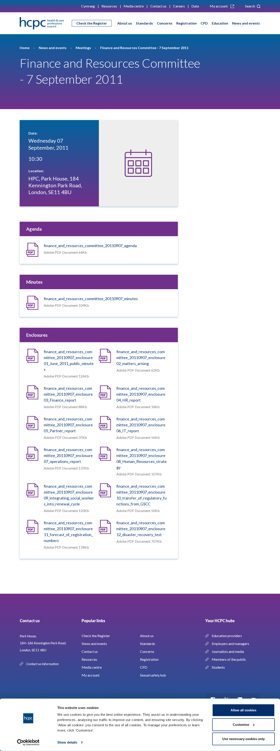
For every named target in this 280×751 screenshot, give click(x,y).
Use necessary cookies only (243, 739)
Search (250, 6)
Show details (67, 742)
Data (195, 6)
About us (124, 23)
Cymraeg (88, 6)
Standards (144, 23)
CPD (204, 23)
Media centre (134, 6)
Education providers (227, 636)
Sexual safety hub (153, 675)
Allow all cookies (243, 710)
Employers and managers (230, 643)
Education (220, 23)
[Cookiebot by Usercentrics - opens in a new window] (28, 742)
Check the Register (91, 23)
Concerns (164, 23)
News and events (246, 23)
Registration (186, 23)
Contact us (158, 6)
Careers (179, 6)
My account (219, 6)
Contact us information (42, 664)
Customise (241, 724)
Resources (109, 6)
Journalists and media (228, 651)
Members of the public (229, 659)
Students (218, 667)
